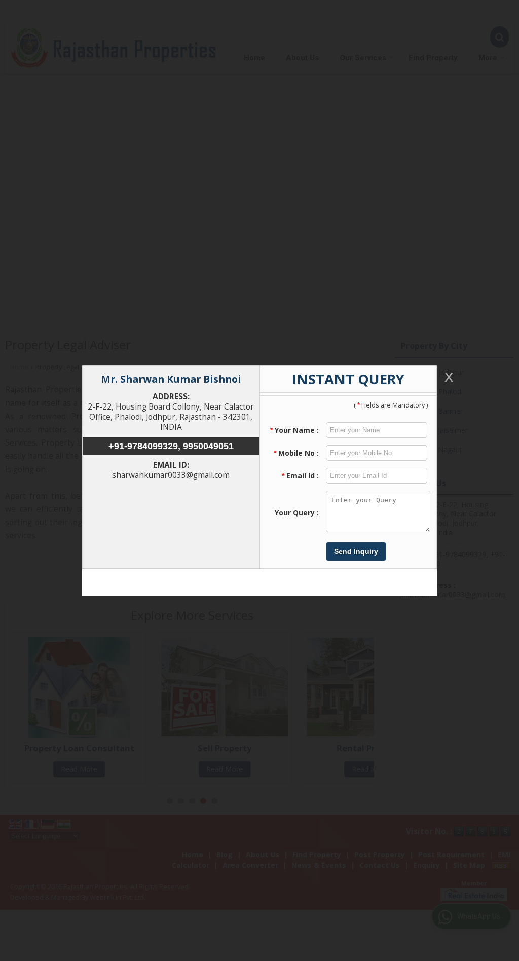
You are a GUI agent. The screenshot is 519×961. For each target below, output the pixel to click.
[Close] (448, 376)
